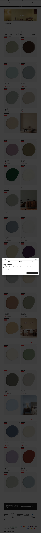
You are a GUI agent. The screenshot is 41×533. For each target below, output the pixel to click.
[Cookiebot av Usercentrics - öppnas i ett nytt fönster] (34, 259)
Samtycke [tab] (8, 261)
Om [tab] (32, 261)
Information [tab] (20, 261)
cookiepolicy (9, 269)
